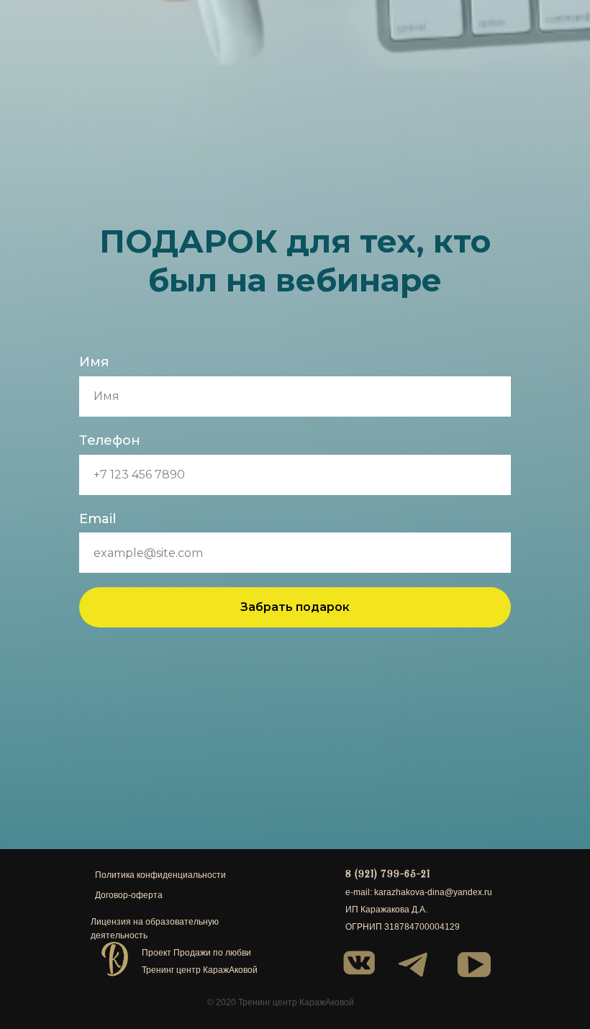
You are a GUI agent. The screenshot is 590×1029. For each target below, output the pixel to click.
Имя (94, 452)
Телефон (109, 530)
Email (97, 609)
